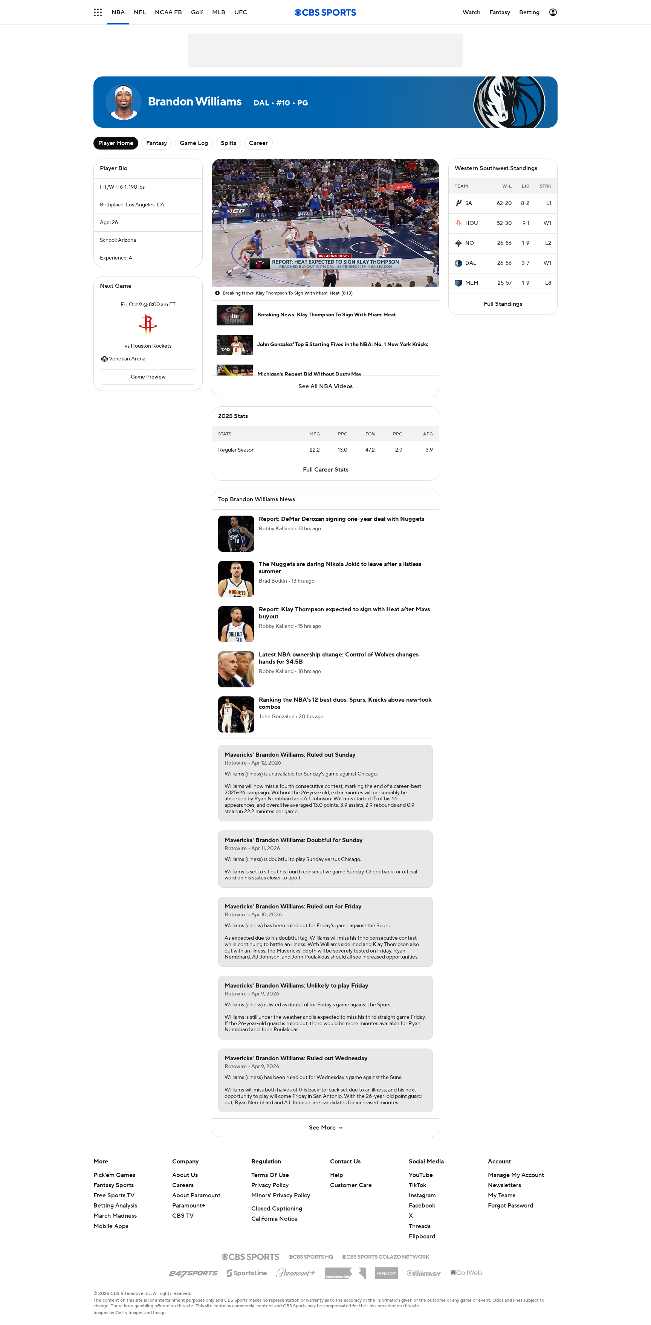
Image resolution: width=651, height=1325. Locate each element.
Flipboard (422, 1236)
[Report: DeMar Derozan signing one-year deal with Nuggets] (236, 534)
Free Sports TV (113, 1195)
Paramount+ (188, 1205)
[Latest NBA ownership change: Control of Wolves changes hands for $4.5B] (236, 669)
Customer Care (351, 1185)
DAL (470, 263)
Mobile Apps (110, 1226)
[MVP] (386, 1270)
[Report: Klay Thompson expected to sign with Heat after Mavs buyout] (236, 624)
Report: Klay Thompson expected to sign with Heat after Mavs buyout (344, 613)
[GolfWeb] (466, 1273)
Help (336, 1175)
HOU (471, 223)
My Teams (501, 1195)
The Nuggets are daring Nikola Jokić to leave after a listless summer (340, 567)
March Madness (115, 1216)
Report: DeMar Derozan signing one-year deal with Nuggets (341, 519)
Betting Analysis (115, 1205)
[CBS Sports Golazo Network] (385, 1256)
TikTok (417, 1185)
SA (468, 203)
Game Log (194, 143)
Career (258, 143)
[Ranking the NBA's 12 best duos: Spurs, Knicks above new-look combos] (236, 714)
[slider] (325, 265)
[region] (325, 223)
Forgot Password (510, 1205)
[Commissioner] (345, 1270)
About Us (185, 1175)
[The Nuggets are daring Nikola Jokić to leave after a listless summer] (236, 579)
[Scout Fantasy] (424, 1272)
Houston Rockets (151, 346)
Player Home (115, 143)
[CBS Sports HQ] (311, 1256)
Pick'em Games (114, 1175)
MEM (471, 283)
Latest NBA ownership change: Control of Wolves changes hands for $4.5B (339, 658)
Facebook (422, 1205)
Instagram (422, 1195)
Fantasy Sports (113, 1185)
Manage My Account (516, 1175)
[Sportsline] (247, 1272)
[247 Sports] (193, 1272)
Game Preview (148, 377)
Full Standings (503, 304)
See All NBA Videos (325, 386)
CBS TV (183, 1216)
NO (469, 243)
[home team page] (148, 325)
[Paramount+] (296, 1271)
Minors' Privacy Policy (280, 1195)
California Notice (274, 1219)
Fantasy (156, 143)
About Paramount (196, 1195)
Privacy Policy (270, 1185)
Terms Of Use (270, 1175)
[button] (98, 12)
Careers (183, 1185)
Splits (228, 143)
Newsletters (504, 1185)
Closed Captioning (276, 1208)
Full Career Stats (325, 469)
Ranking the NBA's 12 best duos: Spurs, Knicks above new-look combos (345, 703)
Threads (420, 1226)
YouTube (421, 1175)
